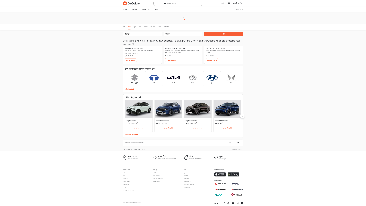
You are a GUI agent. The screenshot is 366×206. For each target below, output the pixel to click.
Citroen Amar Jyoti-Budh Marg (134, 48)
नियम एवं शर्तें (125, 178)
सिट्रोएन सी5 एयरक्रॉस (221, 121)
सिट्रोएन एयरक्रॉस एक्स (162, 121)
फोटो (140, 27)
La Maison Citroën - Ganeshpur (175, 48)
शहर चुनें (239, 9)
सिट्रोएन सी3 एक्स (131, 121)
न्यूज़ (135, 27)
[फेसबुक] (224, 203)
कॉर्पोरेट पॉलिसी (126, 184)
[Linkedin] (242, 203)
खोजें (223, 34)
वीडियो (145, 27)
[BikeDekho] (220, 183)
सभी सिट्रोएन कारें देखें (130, 134)
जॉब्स (124, 175)
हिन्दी (223, 3)
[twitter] (228, 203)
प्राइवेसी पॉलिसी (126, 181)
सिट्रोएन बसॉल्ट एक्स (191, 121)
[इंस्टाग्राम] (237, 203)
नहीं (238, 143)
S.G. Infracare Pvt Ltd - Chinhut (215, 48)
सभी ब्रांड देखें (128, 89)
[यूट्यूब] (233, 203)
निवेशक (124, 187)
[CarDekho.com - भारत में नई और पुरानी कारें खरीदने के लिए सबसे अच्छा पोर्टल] (131, 3)
